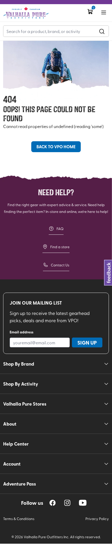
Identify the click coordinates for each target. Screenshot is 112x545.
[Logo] (26, 13)
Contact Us (60, 265)
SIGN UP (87, 342)
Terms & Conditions (18, 518)
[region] (52, 503)
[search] (102, 31)
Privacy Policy (97, 518)
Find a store (60, 246)
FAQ (60, 228)
